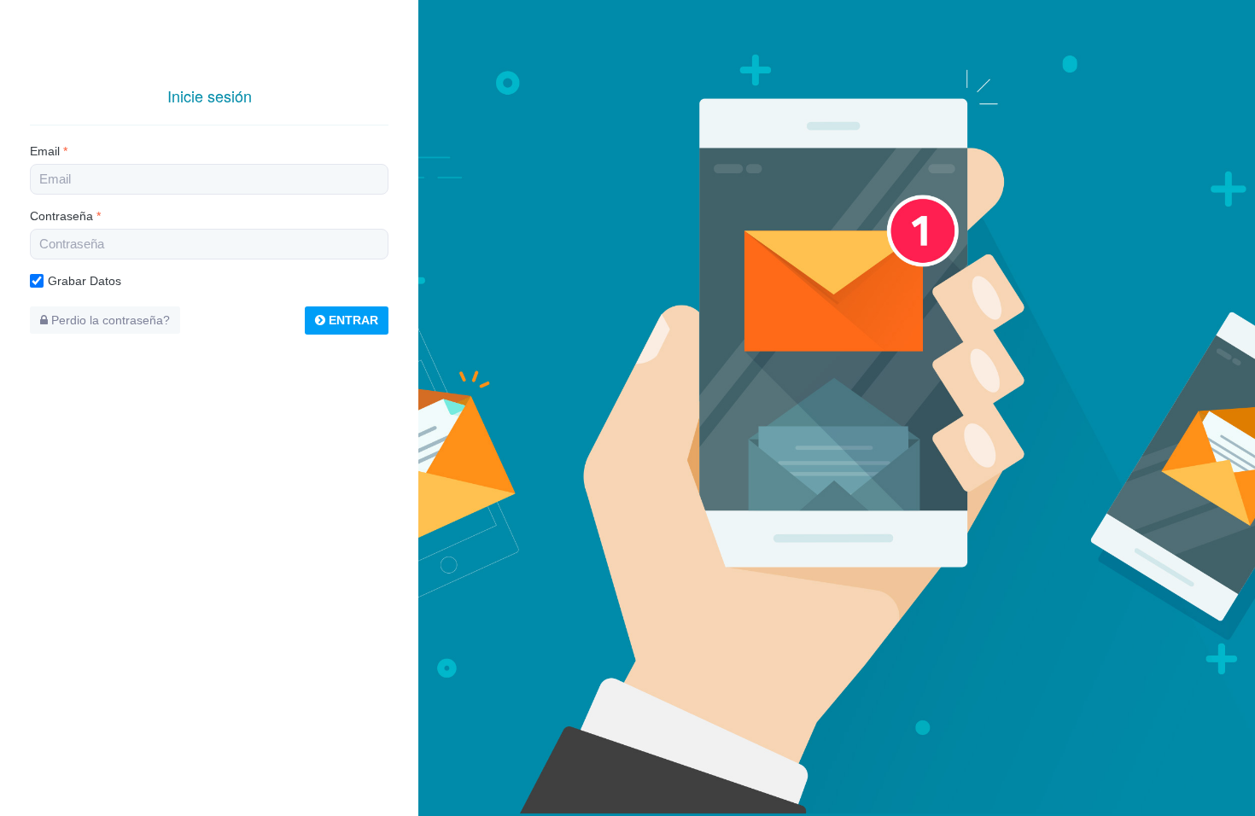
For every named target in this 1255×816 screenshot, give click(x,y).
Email (48, 151)
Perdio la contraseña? (109, 320)
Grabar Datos (84, 281)
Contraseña (65, 216)
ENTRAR (351, 320)
